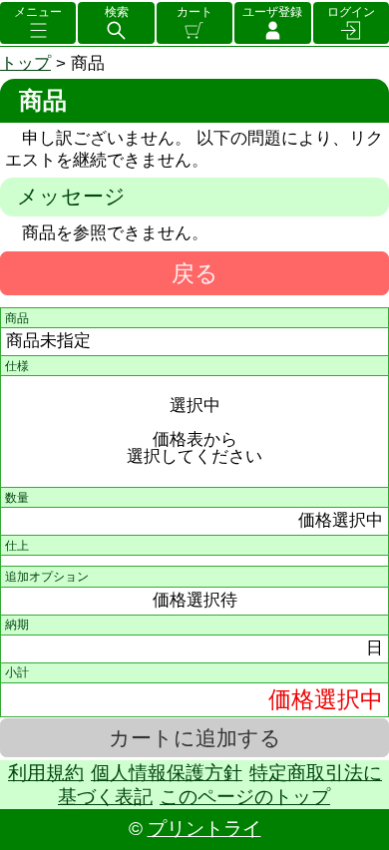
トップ (25, 63)
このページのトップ (245, 796)
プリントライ (204, 828)
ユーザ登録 (272, 12)
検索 (117, 12)
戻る (195, 273)
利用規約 (46, 772)
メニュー (38, 12)
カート (194, 12)
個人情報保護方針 (166, 772)
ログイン (351, 12)
